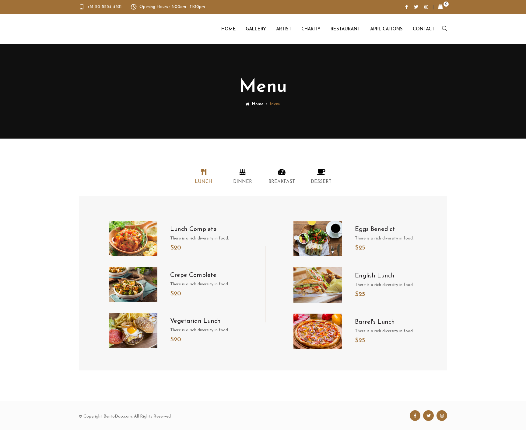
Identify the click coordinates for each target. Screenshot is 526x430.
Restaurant (345, 29)
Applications (386, 29)
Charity (311, 29)
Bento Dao (110, 29)
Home (228, 29)
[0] (438, 7)
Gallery (256, 29)
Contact (423, 29)
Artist (283, 29)
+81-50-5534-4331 (104, 7)
